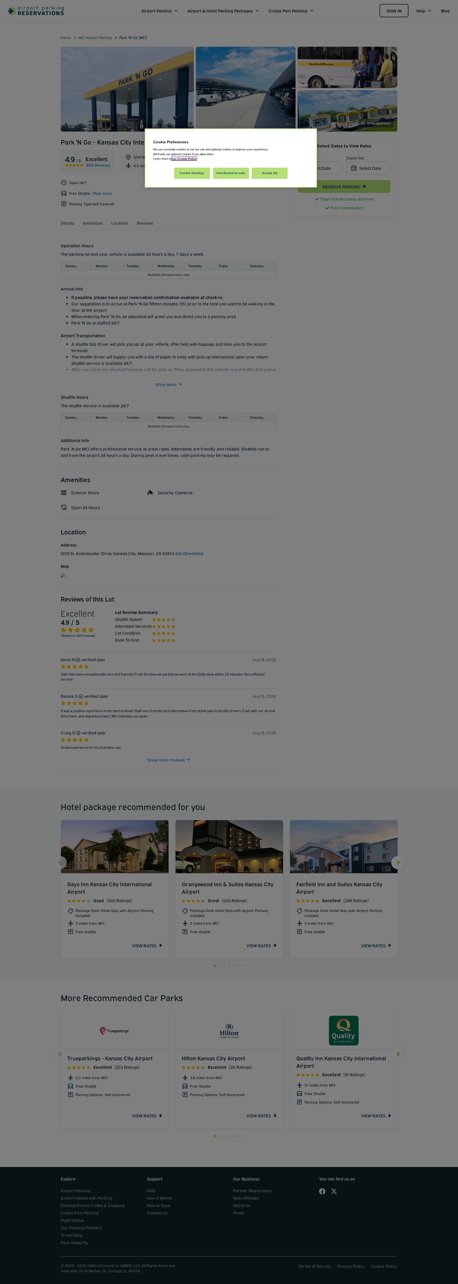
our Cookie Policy (184, 158)
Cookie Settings (192, 173)
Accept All (270, 173)
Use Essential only (231, 173)
